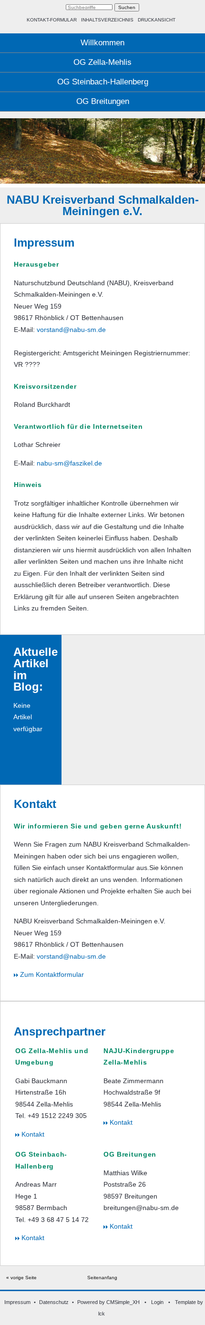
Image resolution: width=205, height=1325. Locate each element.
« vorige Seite (21, 1277)
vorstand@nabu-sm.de (71, 329)
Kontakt (32, 1134)
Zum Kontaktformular (51, 974)
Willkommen (102, 42)
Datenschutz (54, 1302)
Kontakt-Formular (52, 19)
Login (157, 1302)
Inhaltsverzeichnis (107, 19)
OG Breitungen (102, 101)
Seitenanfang (102, 1277)
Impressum (17, 1302)
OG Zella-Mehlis (102, 62)
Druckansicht (156, 19)
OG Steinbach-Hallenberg (102, 81)
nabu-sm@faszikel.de (69, 463)
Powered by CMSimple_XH (108, 1302)
